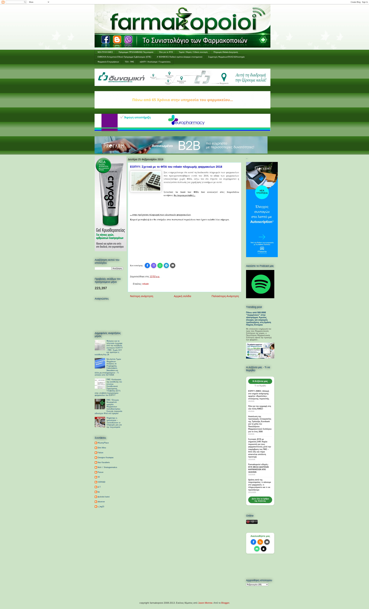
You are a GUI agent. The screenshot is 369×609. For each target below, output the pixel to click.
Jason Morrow (205, 603)
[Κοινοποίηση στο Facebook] (147, 265)
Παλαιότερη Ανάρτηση (225, 296)
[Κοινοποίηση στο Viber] (153, 265)
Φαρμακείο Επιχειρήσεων (108, 62)
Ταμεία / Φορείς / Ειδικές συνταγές (193, 52)
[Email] (267, 542)
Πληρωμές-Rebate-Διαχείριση (225, 52)
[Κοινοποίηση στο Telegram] (166, 265)
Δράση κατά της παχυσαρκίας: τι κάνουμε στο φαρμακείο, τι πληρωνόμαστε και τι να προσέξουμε (259, 485)
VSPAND (101, 482)
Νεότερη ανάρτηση (141, 296)
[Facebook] (253, 542)
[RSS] (260, 542)
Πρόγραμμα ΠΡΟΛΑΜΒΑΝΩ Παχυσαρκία (136, 52)
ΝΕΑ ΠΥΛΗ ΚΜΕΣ (105, 52)
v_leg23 (101, 506)
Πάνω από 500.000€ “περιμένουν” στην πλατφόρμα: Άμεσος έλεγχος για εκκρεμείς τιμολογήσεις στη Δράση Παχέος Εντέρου (258, 318)
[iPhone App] (263, 548)
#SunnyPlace (103, 443)
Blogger (225, 603)
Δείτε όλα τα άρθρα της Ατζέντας (260, 500)
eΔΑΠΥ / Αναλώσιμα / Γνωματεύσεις (155, 62)
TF (99, 477)
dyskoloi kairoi (104, 497)
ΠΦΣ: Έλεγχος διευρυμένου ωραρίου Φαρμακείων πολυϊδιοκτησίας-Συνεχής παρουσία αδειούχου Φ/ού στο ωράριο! (108, 407)
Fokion (100, 453)
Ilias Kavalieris (104, 462)
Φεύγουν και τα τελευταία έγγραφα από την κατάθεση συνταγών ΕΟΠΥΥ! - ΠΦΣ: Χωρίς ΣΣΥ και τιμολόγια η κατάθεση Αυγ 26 (109, 348)
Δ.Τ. (99, 487)
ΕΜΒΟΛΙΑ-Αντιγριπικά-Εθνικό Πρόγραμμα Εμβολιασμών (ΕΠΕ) (124, 57)
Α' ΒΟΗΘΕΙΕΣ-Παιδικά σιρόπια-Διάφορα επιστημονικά (179, 57)
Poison (100, 472)
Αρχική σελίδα (182, 296)
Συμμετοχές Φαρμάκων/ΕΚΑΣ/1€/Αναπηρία (226, 57)
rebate (145, 284)
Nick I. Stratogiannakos (107, 467)
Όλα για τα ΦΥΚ (166, 52)
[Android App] (257, 548)
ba (99, 492)
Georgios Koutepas (106, 457)
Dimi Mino (102, 448)
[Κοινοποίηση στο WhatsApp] (160, 265)
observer (101, 502)
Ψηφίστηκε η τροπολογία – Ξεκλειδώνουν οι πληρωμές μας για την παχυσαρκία (114, 422)
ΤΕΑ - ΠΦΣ (129, 62)
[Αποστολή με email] (172, 265)
